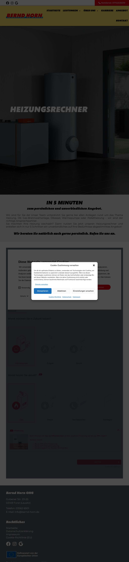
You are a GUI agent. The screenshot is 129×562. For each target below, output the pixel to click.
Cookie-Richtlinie (55, 297)
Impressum (76, 297)
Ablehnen (61, 291)
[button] (94, 265)
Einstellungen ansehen (83, 291)
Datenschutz (66, 297)
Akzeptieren (42, 291)
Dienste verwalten (41, 284)
